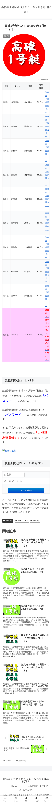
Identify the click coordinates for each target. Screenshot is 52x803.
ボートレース (23, 521)
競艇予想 (8, 521)
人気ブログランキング (38, 786)
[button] (46, 455)
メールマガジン (26, 790)
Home (14, 786)
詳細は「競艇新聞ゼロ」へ (47, 102)
